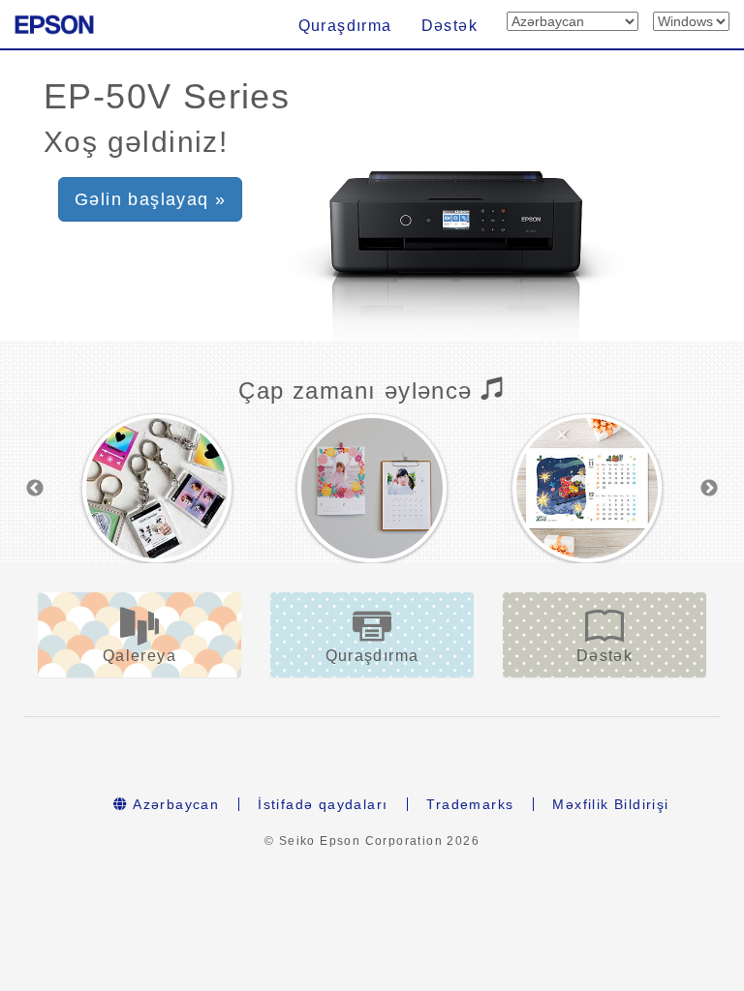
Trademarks (469, 804)
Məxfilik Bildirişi (610, 804)
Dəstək (449, 25)
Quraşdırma (345, 25)
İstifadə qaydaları (323, 804)
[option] (156, 488)
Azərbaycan (174, 804)
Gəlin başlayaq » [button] (150, 199)
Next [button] (709, 488)
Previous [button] (35, 488)
